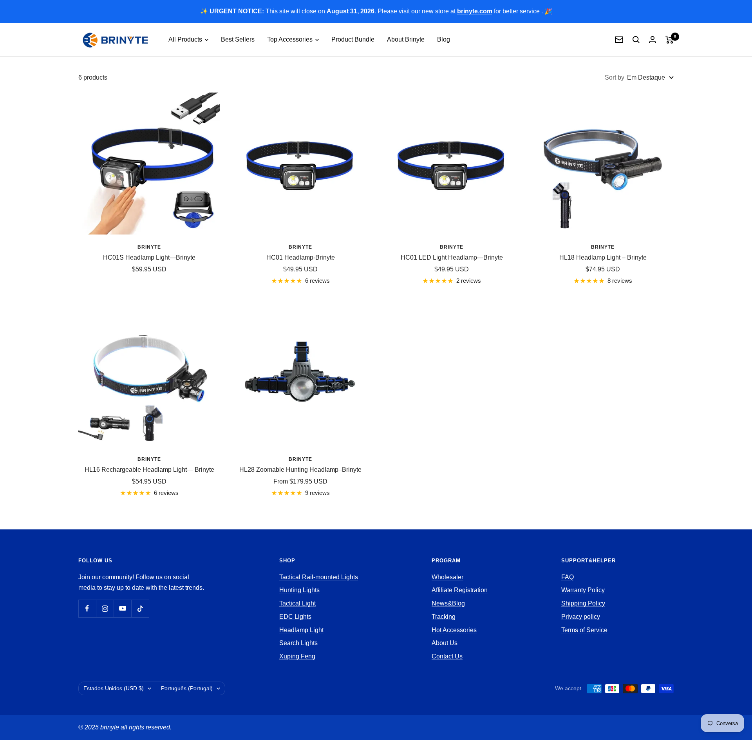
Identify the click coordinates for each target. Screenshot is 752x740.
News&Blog (448, 603)
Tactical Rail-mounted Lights (318, 577)
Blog (443, 39)
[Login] (652, 39)
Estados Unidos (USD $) (113, 688)
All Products (186, 39)
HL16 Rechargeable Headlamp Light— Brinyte (149, 469)
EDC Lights (295, 616)
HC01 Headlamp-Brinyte (300, 257)
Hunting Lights (299, 590)
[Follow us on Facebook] (87, 608)
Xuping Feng (297, 656)
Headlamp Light (301, 630)
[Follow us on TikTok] (140, 608)
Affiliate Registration (460, 590)
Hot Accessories (454, 630)
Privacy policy (580, 616)
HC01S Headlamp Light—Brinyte (149, 257)
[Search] (636, 39)
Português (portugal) (187, 688)
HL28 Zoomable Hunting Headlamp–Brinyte (300, 469)
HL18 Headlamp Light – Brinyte (603, 257)
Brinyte (149, 247)
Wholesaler (447, 577)
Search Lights (298, 643)
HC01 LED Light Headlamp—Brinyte (452, 257)
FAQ (567, 577)
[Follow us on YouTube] (122, 608)
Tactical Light (297, 603)
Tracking (444, 616)
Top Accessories (290, 39)
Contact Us (447, 656)
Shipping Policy (583, 603)
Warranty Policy (583, 590)
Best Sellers (238, 39)
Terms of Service (584, 630)
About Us (444, 643)
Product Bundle (352, 39)
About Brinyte (406, 39)
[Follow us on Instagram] (105, 608)
